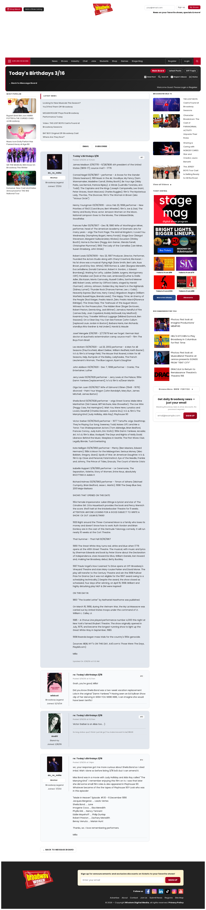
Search (165, 77)
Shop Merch (15, 9)
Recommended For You (165, 311)
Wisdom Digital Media (137, 902)
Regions (169, 897)
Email (86, 146)
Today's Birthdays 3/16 (86, 156)
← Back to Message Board (23, 83)
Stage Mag (137, 61)
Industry (75, 61)
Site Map (179, 897)
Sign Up (172, 880)
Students (104, 61)
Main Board (158, 70)
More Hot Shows (164, 297)
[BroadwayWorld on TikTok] (167, 891)
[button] (197, 61)
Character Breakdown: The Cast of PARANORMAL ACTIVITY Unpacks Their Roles (191, 126)
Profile (53, 178)
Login (187, 61)
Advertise (114, 897)
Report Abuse (180, 77)
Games (124, 61)
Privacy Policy (176, 902)
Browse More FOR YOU (174, 389)
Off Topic (191, 70)
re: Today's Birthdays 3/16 (87, 674)
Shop (114, 61)
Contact (134, 897)
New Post (151, 77)
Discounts (188, 297)
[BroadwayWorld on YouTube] (181, 891)
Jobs (93, 61)
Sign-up (181, 7)
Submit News (156, 897)
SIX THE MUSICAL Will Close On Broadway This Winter (20, 159)
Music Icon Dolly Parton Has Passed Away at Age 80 (19, 136)
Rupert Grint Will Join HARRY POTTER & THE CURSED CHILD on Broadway (20, 111)
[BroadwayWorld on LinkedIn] (161, 891)
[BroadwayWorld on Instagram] (154, 891)
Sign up (190, 415)
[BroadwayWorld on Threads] (174, 891)
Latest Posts (175, 70)
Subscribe (101, 146)
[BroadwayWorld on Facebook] (147, 891)
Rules (195, 77)
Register (172, 61)
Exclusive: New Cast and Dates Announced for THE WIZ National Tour (21, 184)
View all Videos (161, 184)
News (55, 61)
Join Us (143, 897)
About (125, 897)
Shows (64, 61)
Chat (85, 61)
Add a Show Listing (33, 9)
